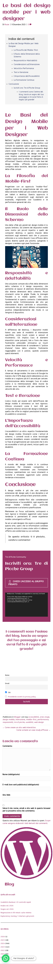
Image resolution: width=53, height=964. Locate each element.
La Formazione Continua (24, 80)
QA (9, 692)
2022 (3, 950)
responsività (8, 722)
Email (7, 683)
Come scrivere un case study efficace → (33, 730)
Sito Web (6, 795)
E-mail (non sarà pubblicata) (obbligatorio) (21, 785)
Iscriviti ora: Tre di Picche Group (27, 88)
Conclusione (14, 84)
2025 (3, 940)
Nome (7, 675)
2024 (3, 943)
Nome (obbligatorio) (11, 774)
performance (42, 719)
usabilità (29, 722)
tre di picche (19, 722)
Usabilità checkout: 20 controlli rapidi (16, 902)
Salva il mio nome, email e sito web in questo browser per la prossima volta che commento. (26, 809)
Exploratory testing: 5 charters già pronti (17, 916)
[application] (26, 605)
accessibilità (33, 717)
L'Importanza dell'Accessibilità (26, 76)
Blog (9, 884)
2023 (3, 947)
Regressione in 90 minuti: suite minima (16, 913)
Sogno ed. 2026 (7, 909)
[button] (6, 958)
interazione (20, 719)
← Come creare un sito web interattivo (19, 727)
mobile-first (31, 719)
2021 (3, 954)
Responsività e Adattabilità (25, 60)
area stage (44, 717)
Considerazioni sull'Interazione (27, 64)
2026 (3, 937)
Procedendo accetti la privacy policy (22, 697)
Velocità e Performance (24, 68)
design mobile (8, 719)
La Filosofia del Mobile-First (26, 50)
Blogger (17, 717)
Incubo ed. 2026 (7, 906)
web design (39, 722)
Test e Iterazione (21, 72)
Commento (7, 746)
